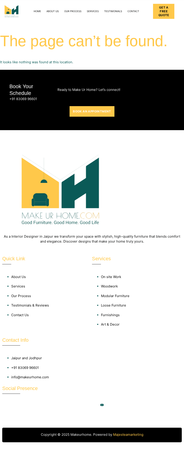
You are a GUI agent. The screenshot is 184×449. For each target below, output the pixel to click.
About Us (52, 11)
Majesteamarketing (128, 434)
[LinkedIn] (92, 405)
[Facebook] (72, 405)
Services (93, 11)
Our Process (72, 11)
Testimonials (113, 11)
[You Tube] (101, 405)
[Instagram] (82, 405)
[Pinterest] (111, 405)
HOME (37, 11)
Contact (133, 11)
